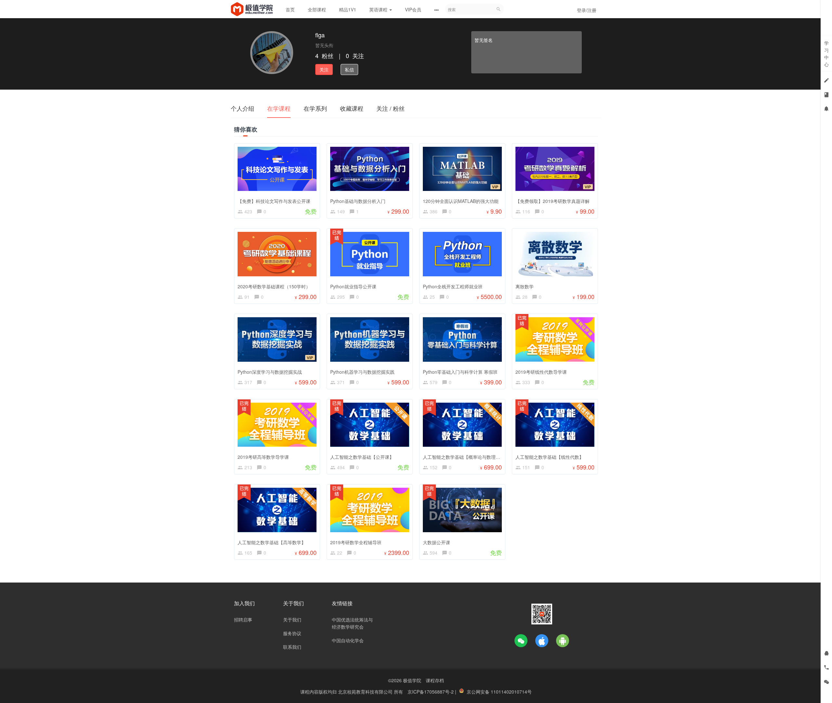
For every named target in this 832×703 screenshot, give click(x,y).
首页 (290, 9)
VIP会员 (413, 9)
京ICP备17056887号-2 (431, 691)
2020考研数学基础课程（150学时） (274, 286)
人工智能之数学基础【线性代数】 (549, 457)
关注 (324, 69)
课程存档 (435, 680)
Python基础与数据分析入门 (357, 201)
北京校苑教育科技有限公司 (366, 691)
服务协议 (292, 633)
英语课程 (379, 9)
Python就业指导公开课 (353, 286)
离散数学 (524, 286)
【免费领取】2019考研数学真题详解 (552, 201)
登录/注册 (586, 10)
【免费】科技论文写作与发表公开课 (274, 201)
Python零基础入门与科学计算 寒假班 (460, 372)
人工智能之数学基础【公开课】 (362, 457)
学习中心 (826, 54)
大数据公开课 (436, 542)
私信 (349, 69)
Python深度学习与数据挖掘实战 (270, 372)
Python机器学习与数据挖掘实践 (362, 372)
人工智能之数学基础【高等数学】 (272, 542)
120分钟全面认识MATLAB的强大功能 (461, 201)
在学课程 (279, 108)
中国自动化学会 (348, 640)
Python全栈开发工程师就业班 (453, 286)
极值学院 (412, 680)
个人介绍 (242, 108)
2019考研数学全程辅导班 (356, 542)
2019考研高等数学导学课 (263, 457)
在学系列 (315, 108)
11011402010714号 (511, 691)
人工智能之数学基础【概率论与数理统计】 (466, 457)
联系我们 (292, 647)
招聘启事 (243, 619)
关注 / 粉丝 (390, 108)
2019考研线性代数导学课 (541, 372)
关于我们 (292, 619)
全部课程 (317, 9)
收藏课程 (351, 108)
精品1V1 (347, 9)
